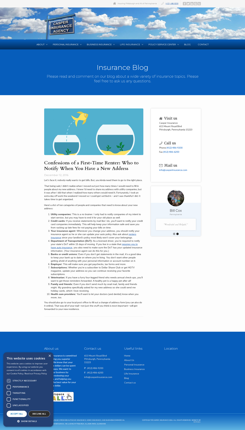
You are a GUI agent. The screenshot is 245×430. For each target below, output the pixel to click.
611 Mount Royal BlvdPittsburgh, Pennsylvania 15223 (97, 359)
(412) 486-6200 (171, 151)
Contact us (130, 382)
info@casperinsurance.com (173, 170)
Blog (187, 44)
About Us (129, 360)
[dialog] (28, 389)
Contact (203, 44)
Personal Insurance (134, 364)
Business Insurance (134, 369)
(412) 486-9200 (172, 3)
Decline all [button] (39, 413)
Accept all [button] (16, 413)
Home (127, 355)
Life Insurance (131, 373)
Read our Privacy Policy (35, 373)
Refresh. (197, 422)
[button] (41, 44)
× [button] (49, 356)
